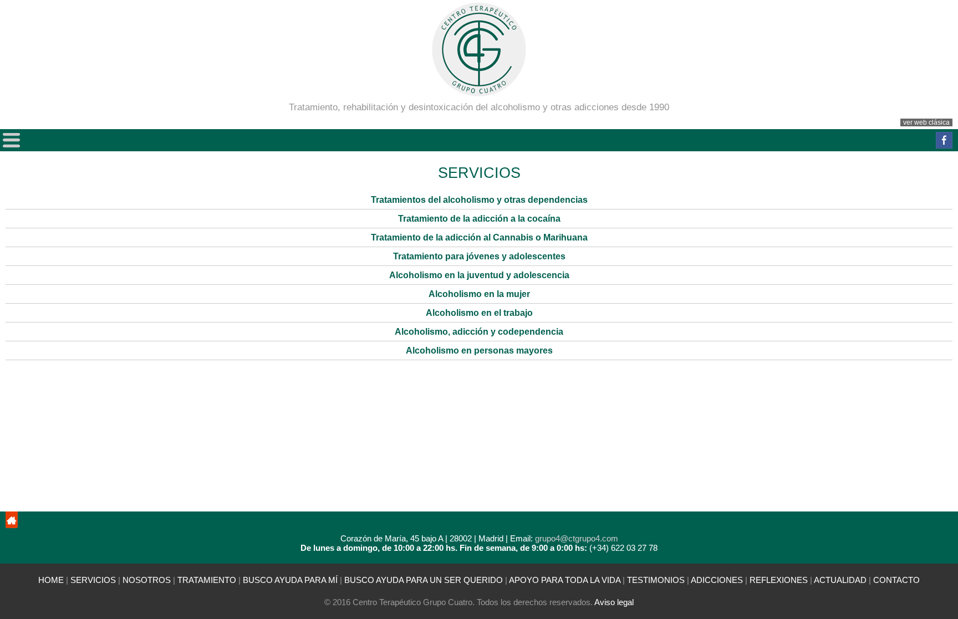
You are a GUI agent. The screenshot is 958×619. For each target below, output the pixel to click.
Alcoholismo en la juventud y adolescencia (479, 275)
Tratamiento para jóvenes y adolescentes (479, 256)
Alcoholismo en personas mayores (479, 350)
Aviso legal (614, 602)
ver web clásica (926, 122)
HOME (51, 580)
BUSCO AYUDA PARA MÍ (291, 580)
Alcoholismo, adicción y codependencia (479, 331)
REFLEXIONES (779, 580)
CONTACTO (896, 580)
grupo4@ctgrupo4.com (576, 538)
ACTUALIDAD (840, 580)
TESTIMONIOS (656, 580)
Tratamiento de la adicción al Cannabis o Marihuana (479, 237)
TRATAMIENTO (206, 580)
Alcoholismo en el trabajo (479, 313)
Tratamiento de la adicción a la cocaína (479, 218)
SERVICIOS (93, 580)
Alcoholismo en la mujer (479, 294)
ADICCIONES (717, 580)
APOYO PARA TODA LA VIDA (564, 580)
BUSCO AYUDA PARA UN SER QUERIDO (423, 580)
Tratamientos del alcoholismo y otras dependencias (479, 199)
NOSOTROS (147, 580)
